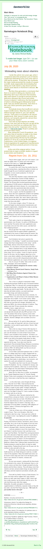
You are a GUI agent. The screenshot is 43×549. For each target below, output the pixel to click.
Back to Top (37, 545)
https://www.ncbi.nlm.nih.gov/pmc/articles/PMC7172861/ (21, 514)
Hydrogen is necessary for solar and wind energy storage (20, 15)
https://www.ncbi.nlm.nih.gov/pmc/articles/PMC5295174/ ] (21, 508)
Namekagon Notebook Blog (12, 24)
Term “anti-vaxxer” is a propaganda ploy (15, 17)
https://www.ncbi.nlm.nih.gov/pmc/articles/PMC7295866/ (20, 500)
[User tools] (36, 36)
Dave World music (9, 21)
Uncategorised (15, 40)
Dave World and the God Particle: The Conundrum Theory (21, 19)
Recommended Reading (11, 22)
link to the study (16, 129)
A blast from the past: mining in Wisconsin (16, 26)
